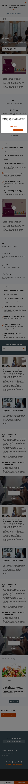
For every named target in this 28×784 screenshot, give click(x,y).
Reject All (9, 129)
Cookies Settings (13, 126)
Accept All (19, 129)
